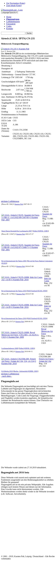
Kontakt (9, 28)
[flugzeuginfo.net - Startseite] (12, 10)
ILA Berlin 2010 (7, 371)
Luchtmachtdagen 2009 (9, 348)
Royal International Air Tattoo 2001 (14, 261)
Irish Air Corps (47, 279)
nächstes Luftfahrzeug (10, 201)
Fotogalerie (10, 24)
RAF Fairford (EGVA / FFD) (37, 291)
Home (8, 17)
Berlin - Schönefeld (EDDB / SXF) (26, 371)
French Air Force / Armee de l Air (46, 360)
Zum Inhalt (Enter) (14, 5)
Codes (8, 26)
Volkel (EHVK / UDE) (40, 231)
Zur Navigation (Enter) (15, 3)
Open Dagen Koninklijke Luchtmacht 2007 (16, 231)
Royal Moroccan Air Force (47, 331)
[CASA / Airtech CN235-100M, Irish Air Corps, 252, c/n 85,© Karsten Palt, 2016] (22, 280)
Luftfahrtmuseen (13, 21)
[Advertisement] (28, 170)
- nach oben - (6, 376)
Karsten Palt (19, 204)
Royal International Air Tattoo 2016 (14, 291)
